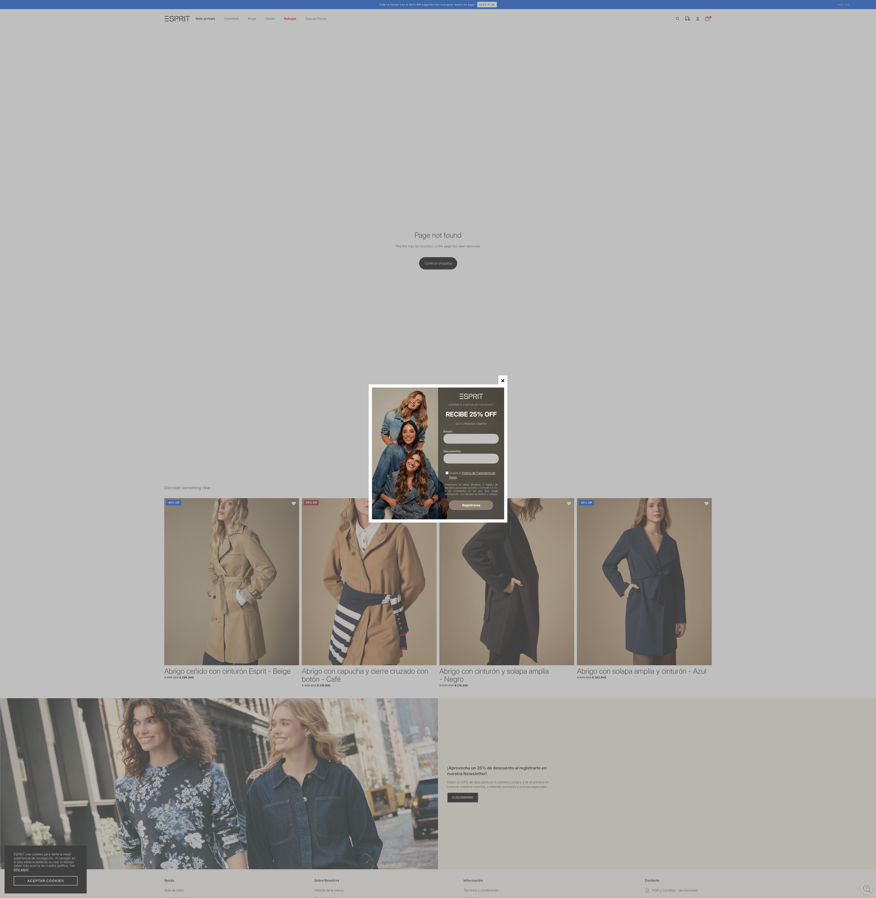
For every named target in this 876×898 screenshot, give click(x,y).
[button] (502, 379)
